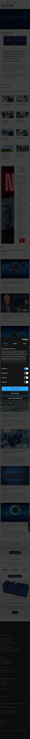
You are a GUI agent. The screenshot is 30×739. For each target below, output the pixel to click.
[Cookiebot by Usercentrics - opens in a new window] (22, 340)
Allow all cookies (15, 388)
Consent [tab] (5, 343)
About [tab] (24, 343)
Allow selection (15, 393)
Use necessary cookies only (15, 398)
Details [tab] (15, 343)
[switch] (26, 373)
